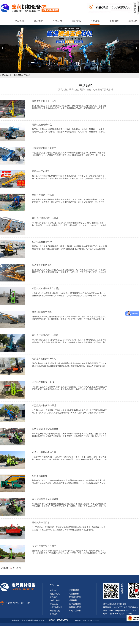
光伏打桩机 (74, 590)
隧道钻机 (54, 590)
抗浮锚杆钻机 (75, 604)
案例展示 (114, 21)
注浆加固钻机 (56, 607)
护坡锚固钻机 (75, 597)
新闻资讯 (76, 21)
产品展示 (57, 21)
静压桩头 (54, 604)
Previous (2, 48)
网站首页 (19, 21)
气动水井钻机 (75, 610)
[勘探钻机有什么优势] (12, 257)
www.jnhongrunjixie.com (119, 610)
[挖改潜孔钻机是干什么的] (12, 117)
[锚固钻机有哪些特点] (12, 140)
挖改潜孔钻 (55, 594)
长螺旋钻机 (55, 610)
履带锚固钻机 (75, 607)
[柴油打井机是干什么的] (12, 211)
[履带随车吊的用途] (12, 538)
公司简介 (38, 21)
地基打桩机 (74, 594)
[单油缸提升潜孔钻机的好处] (12, 445)
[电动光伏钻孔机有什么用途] (12, 351)
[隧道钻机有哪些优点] (12, 328)
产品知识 (95, 21)
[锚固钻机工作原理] (12, 187)
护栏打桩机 (55, 600)
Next (136, 48)
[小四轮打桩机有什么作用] (12, 398)
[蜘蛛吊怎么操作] (12, 492)
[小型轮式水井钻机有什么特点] (12, 304)
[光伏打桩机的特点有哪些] (12, 562)
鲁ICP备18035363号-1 (92, 621)
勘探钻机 (73, 600)
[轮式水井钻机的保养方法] (12, 374)
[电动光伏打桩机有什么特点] (12, 234)
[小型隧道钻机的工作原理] (12, 421)
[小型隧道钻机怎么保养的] (12, 164)
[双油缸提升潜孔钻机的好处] (12, 515)
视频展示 (132, 21)
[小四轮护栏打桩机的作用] (12, 468)
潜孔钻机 (54, 597)
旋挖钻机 (54, 614)
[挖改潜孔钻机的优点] (12, 281)
